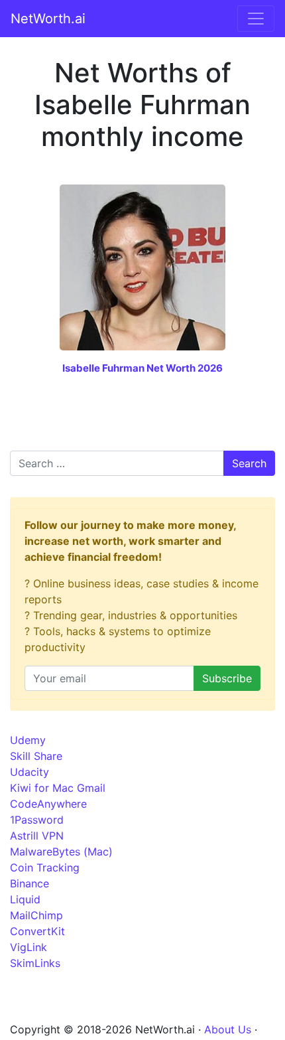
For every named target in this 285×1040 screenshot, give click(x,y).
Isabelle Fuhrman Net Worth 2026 (142, 368)
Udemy (28, 740)
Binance (29, 883)
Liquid (25, 899)
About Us (227, 1029)
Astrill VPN (37, 835)
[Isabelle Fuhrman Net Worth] (142, 266)
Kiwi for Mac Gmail (57, 787)
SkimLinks (35, 963)
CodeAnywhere (48, 803)
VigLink (28, 947)
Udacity (29, 772)
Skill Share (36, 756)
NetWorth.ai (48, 19)
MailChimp (36, 915)
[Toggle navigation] (255, 18)
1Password (37, 819)
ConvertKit (37, 931)
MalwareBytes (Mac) (61, 851)
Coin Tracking (45, 867)
